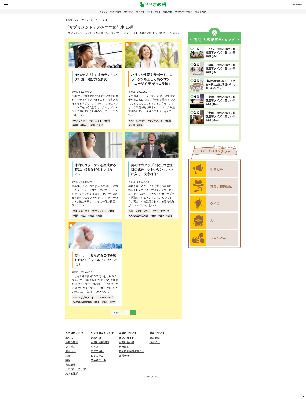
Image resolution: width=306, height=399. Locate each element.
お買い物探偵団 (100, 342)
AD (132, 120)
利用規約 (124, 347)
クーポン (129, 11)
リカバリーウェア (184, 11)
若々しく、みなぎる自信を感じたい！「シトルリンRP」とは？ (96, 260)
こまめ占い (97, 351)
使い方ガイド (126, 338)
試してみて (97, 125)
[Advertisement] (214, 133)
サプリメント (88, 20)
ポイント (141, 11)
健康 (76, 125)
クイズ (94, 347)
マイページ (297, 4)
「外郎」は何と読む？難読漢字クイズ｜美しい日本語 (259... (220, 53)
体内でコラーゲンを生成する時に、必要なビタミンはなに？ (95, 169)
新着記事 (96, 338)
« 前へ (117, 312)
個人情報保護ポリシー (131, 351)
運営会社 (124, 356)
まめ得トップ (72, 20)
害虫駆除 (168, 11)
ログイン (154, 342)
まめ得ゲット (98, 360)
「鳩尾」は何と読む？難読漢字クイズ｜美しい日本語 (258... (220, 69)
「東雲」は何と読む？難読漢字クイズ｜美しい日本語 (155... (220, 100)
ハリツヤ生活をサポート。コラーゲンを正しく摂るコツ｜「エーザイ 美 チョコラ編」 (152, 79)
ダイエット (96, 120)
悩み (140, 125)
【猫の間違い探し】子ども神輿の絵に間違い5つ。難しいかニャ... (221, 84)
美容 (92, 215)
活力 (170, 215)
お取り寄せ (116, 11)
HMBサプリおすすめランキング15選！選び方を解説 (96, 77)
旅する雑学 (201, 11)
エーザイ (141, 120)
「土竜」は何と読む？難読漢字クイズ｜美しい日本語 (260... (220, 116)
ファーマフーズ (161, 211)
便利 (107, 120)
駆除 (158, 11)
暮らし (104, 11)
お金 (151, 11)
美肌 (100, 215)
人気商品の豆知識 (139, 215)
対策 (132, 125)
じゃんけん (97, 356)
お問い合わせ (126, 342)
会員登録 (154, 338)
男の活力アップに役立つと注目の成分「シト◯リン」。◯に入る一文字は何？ (152, 169)
